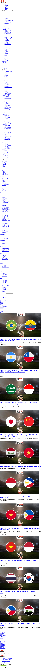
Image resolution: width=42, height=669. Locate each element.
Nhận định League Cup (8, 109)
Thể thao (3, 149)
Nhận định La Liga (8, 27)
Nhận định (4, 46)
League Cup (7, 23)
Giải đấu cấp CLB (5, 129)
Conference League (8, 133)
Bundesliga (6, 51)
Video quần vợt (7, 152)
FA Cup (6, 21)
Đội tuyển (4, 134)
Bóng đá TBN (2, 221)
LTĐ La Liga (7, 39)
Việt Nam (4, 29)
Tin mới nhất (4, 14)
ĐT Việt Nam (7, 96)
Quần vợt (6, 151)
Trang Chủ (2, 631)
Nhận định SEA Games (8, 148)
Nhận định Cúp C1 (8, 130)
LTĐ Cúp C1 (7, 86)
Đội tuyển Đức (7, 120)
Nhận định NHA (7, 105)
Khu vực (3, 142)
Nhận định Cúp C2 (8, 132)
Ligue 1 (6, 52)
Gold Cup (6, 141)
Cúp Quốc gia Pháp (8, 128)
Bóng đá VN (2, 640)
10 (2, 11)
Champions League (5, 248)
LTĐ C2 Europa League (8, 44)
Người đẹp (4, 162)
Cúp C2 (6, 54)
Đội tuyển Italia (7, 115)
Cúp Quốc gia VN (7, 33)
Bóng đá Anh (4, 102)
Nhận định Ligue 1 (8, 127)
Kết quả (3, 171)
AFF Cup (6, 59)
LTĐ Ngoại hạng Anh (8, 38)
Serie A (6, 50)
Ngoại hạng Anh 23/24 (6, 160)
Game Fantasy (4, 16)
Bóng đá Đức (2, 234)
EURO (6, 57)
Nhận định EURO (7, 138)
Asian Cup (6, 146)
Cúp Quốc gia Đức (8, 123)
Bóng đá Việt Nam (5, 95)
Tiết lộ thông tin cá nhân (6, 661)
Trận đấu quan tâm (8, 93)
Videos (1, 636)
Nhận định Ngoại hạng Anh (9, 20)
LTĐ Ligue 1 (7, 42)
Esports (6, 153)
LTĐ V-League (7, 43)
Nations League (7, 58)
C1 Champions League (8, 71)
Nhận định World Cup (8, 136)
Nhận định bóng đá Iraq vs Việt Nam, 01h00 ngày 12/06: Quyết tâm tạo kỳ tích (20, 466)
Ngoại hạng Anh (5, 15)
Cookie (3, 660)
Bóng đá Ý (2, 643)
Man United (4, 163)
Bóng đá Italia (4, 114)
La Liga (6, 26)
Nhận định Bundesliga (8, 122)
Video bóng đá (7, 155)
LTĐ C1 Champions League (9, 37)
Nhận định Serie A (8, 117)
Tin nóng (3, 170)
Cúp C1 (6, 47)
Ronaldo (3, 166)
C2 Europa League (5, 184)
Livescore (4, 36)
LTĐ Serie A (7, 40)
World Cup (6, 78)
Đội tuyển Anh (7, 18)
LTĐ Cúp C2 (7, 92)
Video (3, 154)
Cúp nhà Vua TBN (8, 28)
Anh (3, 17)
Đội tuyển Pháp (7, 125)
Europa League (7, 131)
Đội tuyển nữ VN (7, 34)
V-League (6, 31)
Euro (5, 137)
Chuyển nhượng (5, 61)
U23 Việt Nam (7, 100)
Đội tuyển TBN (7, 25)
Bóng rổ (6, 150)
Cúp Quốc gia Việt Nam (6, 209)
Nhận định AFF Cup (8, 145)
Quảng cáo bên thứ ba (6, 662)
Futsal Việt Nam (7, 35)
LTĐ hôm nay (2, 637)
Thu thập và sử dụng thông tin (7, 658)
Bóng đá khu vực (3, 648)
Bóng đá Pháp (4, 124)
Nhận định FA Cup (8, 22)
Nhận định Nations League (6, 260)
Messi (3, 165)
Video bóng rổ (7, 156)
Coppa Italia (6, 118)
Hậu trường (4, 62)
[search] (12, 10)
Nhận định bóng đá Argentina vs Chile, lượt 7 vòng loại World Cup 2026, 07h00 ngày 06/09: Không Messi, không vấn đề (19, 371)
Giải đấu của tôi (7, 94)
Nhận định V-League (8, 32)
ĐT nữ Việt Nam (5, 208)
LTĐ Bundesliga (7, 41)
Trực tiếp (3, 66)
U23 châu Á (7, 143)
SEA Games (7, 60)
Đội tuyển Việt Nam (8, 30)
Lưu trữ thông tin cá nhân (6, 659)
